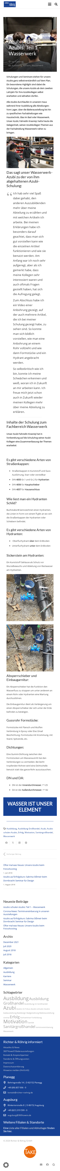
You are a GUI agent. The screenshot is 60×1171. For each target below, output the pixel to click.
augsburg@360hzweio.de (19, 1115)
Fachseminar (25, 1017)
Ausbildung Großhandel (29, 828)
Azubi (43, 828)
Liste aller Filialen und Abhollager (28, 1127)
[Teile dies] (6, 843)
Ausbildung (17, 65)
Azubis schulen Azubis (40, 1009)
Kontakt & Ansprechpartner (16, 1055)
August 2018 (9, 950)
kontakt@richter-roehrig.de (20, 1092)
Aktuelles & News (11, 1047)
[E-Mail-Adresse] (41, 1164)
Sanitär (31, 1022)
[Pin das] (26, 843)
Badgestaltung (32, 1013)
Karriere (27, 65)
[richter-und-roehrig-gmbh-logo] (10, 4)
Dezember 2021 (11, 942)
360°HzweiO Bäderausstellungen (18, 1051)
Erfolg (21, 832)
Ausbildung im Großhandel (36, 1004)
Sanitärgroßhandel (44, 832)
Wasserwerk (37, 65)
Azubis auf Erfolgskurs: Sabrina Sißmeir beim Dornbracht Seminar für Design (25, 920)
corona (6, 1017)
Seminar (7, 980)
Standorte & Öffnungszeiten (16, 1058)
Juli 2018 (7, 954)
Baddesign (21, 1013)
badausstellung (9, 1013)
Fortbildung (37, 1017)
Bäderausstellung (46, 1013)
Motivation (29, 832)
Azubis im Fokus (23, 1009)
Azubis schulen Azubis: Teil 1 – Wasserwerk (24, 907)
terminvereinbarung (44, 1027)
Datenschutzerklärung (13, 1066)
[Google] (53, 1164)
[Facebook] (47, 1164)
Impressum (8, 1062)
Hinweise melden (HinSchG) (16, 1070)
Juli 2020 (7, 946)
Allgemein (8, 967)
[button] (49, 4)
